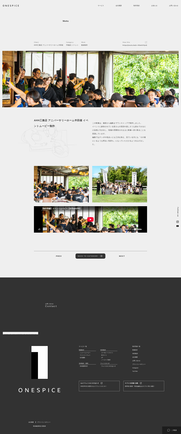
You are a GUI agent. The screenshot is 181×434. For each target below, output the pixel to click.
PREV (59, 256)
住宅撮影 (82, 357)
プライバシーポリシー (43, 422)
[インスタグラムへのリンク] (178, 222)
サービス (101, 5)
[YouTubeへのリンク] (178, 226)
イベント (75, 45)
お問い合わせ (173, 5)
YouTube (135, 371)
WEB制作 (135, 353)
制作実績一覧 (136, 346)
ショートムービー (85, 352)
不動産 (68, 45)
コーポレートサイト (107, 352)
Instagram (135, 368)
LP (102, 357)
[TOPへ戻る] (11, 6)
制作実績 (136, 5)
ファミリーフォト (85, 355)
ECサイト (104, 355)
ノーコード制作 (105, 360)
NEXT (122, 256)
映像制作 (135, 350)
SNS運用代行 (84, 366)
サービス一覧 (83, 346)
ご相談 (174, 430)
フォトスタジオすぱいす (108, 366)
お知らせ (154, 5)
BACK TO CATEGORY (88, 256)
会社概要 (119, 5)
